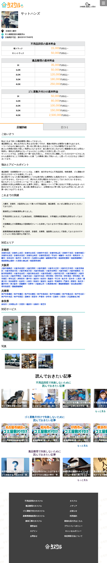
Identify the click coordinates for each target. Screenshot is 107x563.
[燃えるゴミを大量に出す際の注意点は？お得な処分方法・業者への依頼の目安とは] (77, 398)
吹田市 (43, 278)
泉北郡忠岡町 (76, 283)
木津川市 (26, 258)
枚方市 (64, 278)
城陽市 (61, 255)
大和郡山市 (13, 304)
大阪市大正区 (53, 268)
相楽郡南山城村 (7, 260)
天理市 (22, 304)
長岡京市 (76, 255)
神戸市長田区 (42, 294)
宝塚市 (56, 296)
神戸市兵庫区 (30, 294)
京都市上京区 (17, 252)
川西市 (63, 296)
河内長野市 (13, 281)
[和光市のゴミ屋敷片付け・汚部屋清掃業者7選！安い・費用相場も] (46, 432)
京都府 (5, 249)
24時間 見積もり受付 (88, 6)
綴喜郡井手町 (51, 258)
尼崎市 (27, 296)
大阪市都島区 (6, 268)
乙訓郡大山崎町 (38, 258)
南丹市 (18, 258)
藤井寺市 (5, 283)
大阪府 (5, 265)
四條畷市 (22, 283)
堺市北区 (12, 278)
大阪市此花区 (19, 268)
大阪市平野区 (15, 276)
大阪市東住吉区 (32, 273)
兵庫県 (5, 291)
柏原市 (50, 281)
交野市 (31, 283)
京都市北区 (5, 252)
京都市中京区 (42, 252)
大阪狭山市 (39, 283)
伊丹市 (48, 296)
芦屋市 (41, 296)
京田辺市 (10, 258)
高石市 (80, 281)
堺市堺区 (49, 276)
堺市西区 (76, 276)
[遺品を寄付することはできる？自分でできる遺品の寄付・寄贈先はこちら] (46, 467)
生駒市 (36, 304)
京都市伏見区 (19, 255)
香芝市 (43, 304)
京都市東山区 (55, 252)
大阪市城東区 (74, 270)
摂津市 (73, 281)
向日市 (68, 255)
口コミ (65, 127)
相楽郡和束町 (35, 260)
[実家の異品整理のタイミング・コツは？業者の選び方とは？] (77, 467)
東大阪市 (14, 283)
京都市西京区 (44, 255)
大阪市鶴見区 (71, 273)
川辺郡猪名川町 (73, 296)
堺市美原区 (5, 286)
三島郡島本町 (51, 283)
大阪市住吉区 (19, 273)
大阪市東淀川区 (25, 270)
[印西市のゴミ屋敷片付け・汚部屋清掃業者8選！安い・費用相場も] (77, 432)
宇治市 (54, 255)
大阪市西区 (31, 268)
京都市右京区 (6, 255)
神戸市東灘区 (6, 294)
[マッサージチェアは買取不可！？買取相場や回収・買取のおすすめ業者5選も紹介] (15, 398)
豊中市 (29, 278)
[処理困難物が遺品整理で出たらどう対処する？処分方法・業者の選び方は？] (15, 467)
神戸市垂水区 (67, 294)
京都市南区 (79, 252)
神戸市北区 (79, 294)
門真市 (66, 281)
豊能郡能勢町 (17, 286)
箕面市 (43, 281)
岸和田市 (21, 278)
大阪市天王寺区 (66, 268)
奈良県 (5, 301)
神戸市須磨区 (55, 294)
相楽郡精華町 (76, 258)
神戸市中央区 (6, 296)
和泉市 (36, 281)
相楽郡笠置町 (64, 258)
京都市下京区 (67, 252)
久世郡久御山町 (22, 260)
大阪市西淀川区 (11, 270)
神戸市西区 (18, 296)
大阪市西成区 (46, 273)
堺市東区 (67, 276)
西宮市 (34, 296)
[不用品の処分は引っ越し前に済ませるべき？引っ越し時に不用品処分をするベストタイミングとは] (46, 398)
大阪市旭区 (63, 270)
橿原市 (29, 304)
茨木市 (71, 278)
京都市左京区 (30, 252)
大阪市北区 (27, 276)
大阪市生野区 (51, 270)
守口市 (57, 278)
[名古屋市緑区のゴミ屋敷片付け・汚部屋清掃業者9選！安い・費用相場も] (15, 432)
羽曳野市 (58, 281)
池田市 (36, 278)
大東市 (29, 281)
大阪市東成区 (39, 270)
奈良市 (4, 304)
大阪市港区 (41, 268)
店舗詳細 (22, 127)
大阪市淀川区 (58, 273)
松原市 (22, 281)
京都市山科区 (31, 255)
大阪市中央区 (39, 276)
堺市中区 (58, 276)
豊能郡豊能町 (64, 283)
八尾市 (79, 278)
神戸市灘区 (18, 294)
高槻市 (50, 278)
